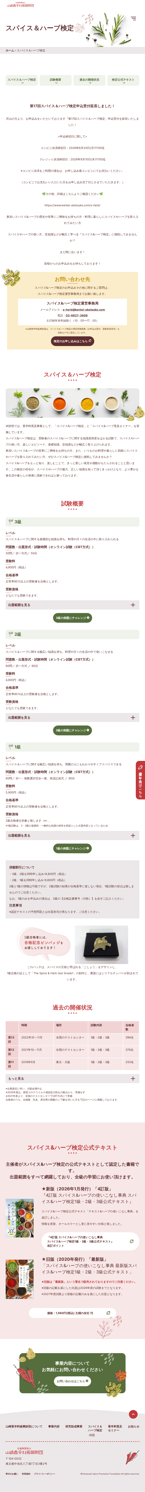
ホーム (10, 50)
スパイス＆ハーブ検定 (22, 79)
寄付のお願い (12, 1473)
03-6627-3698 (77, 315)
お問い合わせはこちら (71, 1381)
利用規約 (26, 1473)
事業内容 (54, 1426)
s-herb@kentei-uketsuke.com (84, 309)
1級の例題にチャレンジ (71, 848)
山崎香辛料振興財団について (24, 1426)
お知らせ (133, 1426)
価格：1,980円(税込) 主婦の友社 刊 (70, 1313)
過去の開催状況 (89, 79)
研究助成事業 (73, 1426)
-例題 (91, 1435)
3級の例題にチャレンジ (71, 618)
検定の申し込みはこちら (140, 783)
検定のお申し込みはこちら (71, 341)
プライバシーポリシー (44, 1473)
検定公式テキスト (123, 79)
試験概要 (55, 79)
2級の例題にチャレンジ (71, 730)
